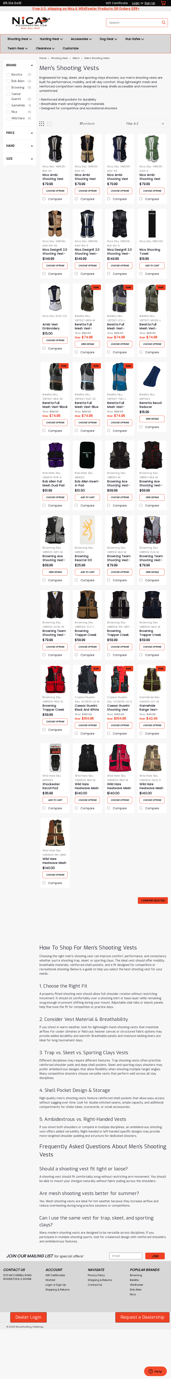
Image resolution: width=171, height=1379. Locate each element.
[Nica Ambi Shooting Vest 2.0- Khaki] (87, 148)
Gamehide (147, 697)
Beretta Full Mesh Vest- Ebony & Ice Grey (116, 327)
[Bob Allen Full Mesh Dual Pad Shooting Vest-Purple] (55, 455)
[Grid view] (41, 123)
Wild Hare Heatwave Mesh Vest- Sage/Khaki (151, 786)
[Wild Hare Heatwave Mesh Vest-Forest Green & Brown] (55, 832)
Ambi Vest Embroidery (51, 326)
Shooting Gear (18, 39)
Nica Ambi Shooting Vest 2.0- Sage (150, 177)
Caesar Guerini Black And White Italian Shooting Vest (87, 708)
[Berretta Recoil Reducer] (152, 376)
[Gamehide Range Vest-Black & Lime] (152, 679)
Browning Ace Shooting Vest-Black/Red (151, 484)
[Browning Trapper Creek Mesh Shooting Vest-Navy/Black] (152, 604)
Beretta (79, 316)
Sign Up (150, 3)
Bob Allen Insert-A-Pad (87, 483)
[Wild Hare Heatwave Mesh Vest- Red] (119, 757)
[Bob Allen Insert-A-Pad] (87, 455)
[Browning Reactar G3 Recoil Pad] (87, 529)
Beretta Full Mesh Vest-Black (55, 405)
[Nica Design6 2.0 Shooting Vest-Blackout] (119, 223)
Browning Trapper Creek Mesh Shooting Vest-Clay (86, 633)
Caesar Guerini (85, 697)
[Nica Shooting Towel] (152, 223)
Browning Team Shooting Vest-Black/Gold (119, 558)
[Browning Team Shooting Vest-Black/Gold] (119, 529)
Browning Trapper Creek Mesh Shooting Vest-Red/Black (54, 708)
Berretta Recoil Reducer (151, 405)
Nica (46, 166)
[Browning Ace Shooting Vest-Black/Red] (152, 455)
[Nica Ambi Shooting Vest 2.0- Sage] (152, 148)
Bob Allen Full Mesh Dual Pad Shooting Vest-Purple (54, 484)
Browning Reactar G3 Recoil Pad (83, 558)
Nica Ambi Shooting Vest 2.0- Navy (117, 177)
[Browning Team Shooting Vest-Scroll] (55, 604)
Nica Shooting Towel (150, 252)
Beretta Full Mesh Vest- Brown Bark (83, 327)
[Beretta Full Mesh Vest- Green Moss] (152, 298)
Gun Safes (133, 39)
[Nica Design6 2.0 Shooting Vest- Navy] (87, 223)
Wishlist (50, 1280)
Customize (71, 48)
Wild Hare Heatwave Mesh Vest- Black (87, 786)
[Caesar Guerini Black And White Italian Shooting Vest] (87, 679)
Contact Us (95, 1285)
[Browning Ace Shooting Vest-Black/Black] (119, 455)
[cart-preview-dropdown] (162, 3)
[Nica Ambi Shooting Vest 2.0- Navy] (119, 148)
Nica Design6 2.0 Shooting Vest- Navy (87, 252)
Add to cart (152, 265)
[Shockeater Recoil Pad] (55, 757)
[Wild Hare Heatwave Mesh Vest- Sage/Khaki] (152, 757)
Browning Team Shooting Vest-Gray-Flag (151, 558)
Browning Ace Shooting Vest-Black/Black (118, 484)
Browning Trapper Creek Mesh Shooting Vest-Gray (118, 633)
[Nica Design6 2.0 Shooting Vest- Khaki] (55, 223)
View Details (87, 344)
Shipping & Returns (57, 1289)
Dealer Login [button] (28, 1317)
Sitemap (38, 1326)
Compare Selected (153, 900)
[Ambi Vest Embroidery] (55, 298)
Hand (10, 146)
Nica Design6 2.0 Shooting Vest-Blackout (119, 252)
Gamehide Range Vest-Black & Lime (149, 708)
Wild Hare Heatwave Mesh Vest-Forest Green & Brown (54, 861)
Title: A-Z (132, 124)
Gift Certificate (117, 3)
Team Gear (16, 48)
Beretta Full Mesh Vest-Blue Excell (86, 405)
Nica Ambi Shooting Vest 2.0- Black (53, 177)
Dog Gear (107, 39)
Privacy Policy (96, 1275)
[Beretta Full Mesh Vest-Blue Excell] (87, 376)
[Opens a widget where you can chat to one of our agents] (155, 1372)
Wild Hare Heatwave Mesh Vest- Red (119, 786)
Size (9, 159)
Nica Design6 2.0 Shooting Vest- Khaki (55, 252)
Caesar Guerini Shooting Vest (118, 708)
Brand (11, 65)
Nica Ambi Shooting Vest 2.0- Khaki (85, 177)
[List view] (50, 123)
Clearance (44, 48)
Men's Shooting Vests (97, 58)
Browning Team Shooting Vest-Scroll (54, 633)
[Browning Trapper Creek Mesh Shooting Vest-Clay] (87, 604)
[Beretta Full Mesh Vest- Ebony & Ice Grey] (119, 298)
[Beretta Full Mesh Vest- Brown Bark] (87, 298)
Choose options (55, 190)
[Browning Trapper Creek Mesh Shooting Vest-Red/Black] (55, 679)
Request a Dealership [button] (142, 1317)
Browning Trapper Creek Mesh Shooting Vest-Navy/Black (152, 633)
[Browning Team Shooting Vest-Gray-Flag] (152, 529)
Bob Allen (49, 473)
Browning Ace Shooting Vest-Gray (54, 558)
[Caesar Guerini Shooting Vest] (119, 679)
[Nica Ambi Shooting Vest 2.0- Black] (55, 148)
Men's (76, 58)
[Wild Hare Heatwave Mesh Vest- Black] (87, 757)
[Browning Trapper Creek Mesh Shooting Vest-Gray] (119, 604)
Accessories (80, 39)
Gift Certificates (55, 1275)
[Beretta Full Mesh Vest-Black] (55, 376)
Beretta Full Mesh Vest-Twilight (115, 405)
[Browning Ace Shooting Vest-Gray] (55, 529)
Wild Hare (49, 775)
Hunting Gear (50, 39)
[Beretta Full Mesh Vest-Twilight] (119, 376)
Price (10, 133)
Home (42, 58)
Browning (113, 473)
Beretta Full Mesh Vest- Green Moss (148, 327)
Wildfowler (136, 1285)
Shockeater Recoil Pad (51, 786)
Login (136, 3)
